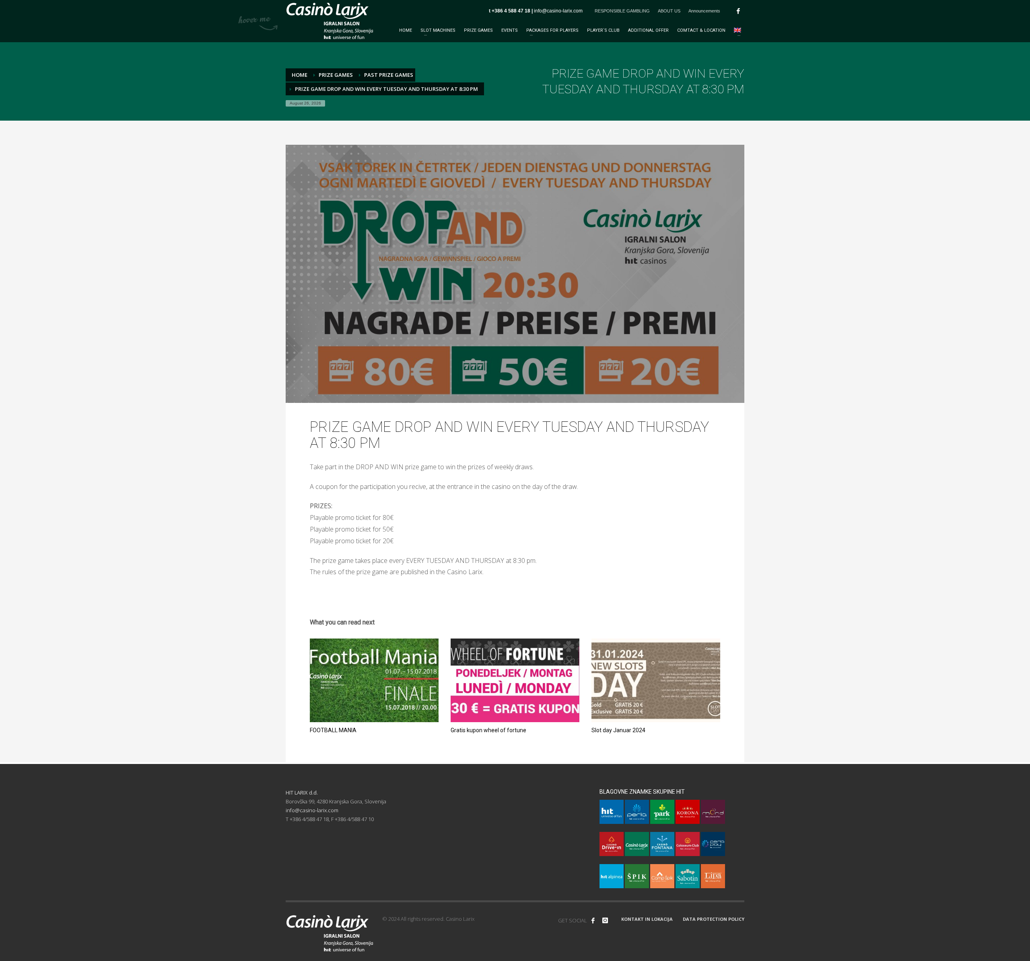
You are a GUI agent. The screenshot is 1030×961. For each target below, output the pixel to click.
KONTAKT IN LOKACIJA (647, 919)
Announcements (704, 10)
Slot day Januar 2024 (618, 730)
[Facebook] (738, 11)
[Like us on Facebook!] (593, 920)
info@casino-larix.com (558, 11)
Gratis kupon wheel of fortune (488, 730)
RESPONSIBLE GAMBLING (622, 10)
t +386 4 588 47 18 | (511, 11)
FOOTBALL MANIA (333, 730)
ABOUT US (669, 10)
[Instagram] (605, 920)
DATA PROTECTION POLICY (713, 919)
